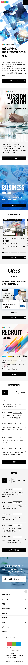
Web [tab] (19, 480)
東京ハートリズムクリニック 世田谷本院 (13, 239)
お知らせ (4, 622)
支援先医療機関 (6, 608)
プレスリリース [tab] (11, 392)
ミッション (5, 599)
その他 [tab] (23, 480)
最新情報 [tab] (23, 392)
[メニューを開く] (25, 2)
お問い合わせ (5, 627)
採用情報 (4, 631)
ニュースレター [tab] (17, 392)
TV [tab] (9, 480)
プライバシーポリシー (18, 638)
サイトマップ (8, 638)
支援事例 (4, 613)
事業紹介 (4, 604)
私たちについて (6, 595)
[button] (1, 227)
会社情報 (4, 618)
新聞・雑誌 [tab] (13, 480)
